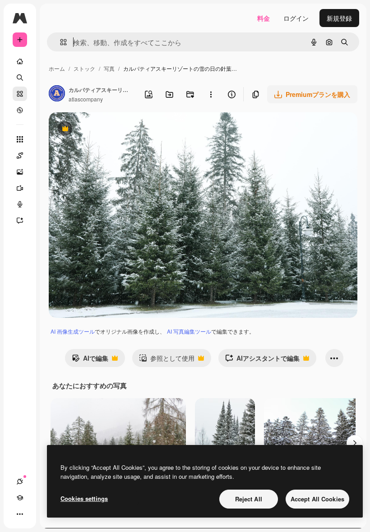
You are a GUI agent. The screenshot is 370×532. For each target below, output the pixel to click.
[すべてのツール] (20, 139)
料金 (263, 18)
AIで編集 (90, 360)
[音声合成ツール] (20, 204)
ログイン (296, 18)
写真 (109, 68)
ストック (84, 68)
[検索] (20, 77)
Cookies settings (84, 498)
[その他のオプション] (211, 94)
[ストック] (20, 94)
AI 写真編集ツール (189, 331)
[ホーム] (20, 61)
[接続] (20, 481)
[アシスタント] (20, 220)
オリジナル (111, 129)
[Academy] (20, 498)
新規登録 (339, 18)
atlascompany (86, 99)
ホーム (57, 68)
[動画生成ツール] (20, 188)
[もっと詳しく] (20, 110)
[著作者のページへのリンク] (57, 94)
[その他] (20, 514)
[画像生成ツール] (20, 172)
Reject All (248, 499)
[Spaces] (20, 155)
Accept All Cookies (317, 499)
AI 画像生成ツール (73, 331)
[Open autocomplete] (59, 42)
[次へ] (355, 443)
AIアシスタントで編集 (262, 360)
